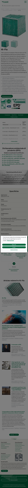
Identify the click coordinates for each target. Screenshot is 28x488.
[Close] (25, 237)
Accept (14, 247)
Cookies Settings (14, 249)
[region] (14, 244)
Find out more (10, 240)
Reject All (14, 244)
